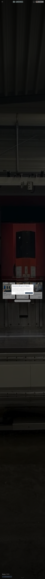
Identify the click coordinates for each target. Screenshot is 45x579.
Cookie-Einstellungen (20, 293)
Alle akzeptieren (29, 293)
